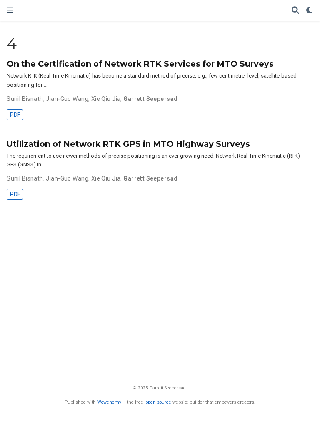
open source (158, 402)
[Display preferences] (309, 10)
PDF (15, 114)
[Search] (295, 10)
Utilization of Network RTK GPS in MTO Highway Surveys (128, 144)
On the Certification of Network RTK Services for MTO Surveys (140, 64)
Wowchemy (109, 402)
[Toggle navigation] (10, 10)
